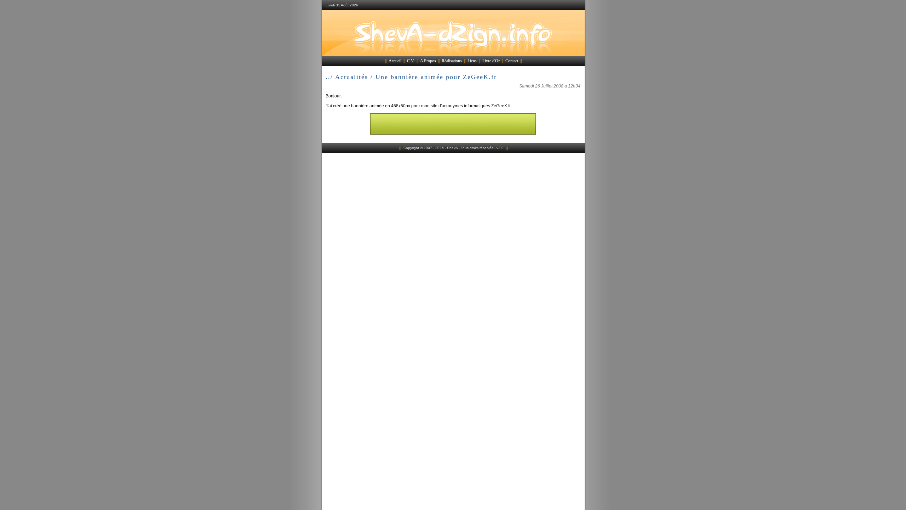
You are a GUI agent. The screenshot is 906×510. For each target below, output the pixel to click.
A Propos (428, 60)
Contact (511, 60)
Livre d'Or (491, 60)
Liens (472, 60)
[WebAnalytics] (453, 158)
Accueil (395, 60)
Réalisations (452, 60)
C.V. (410, 60)
